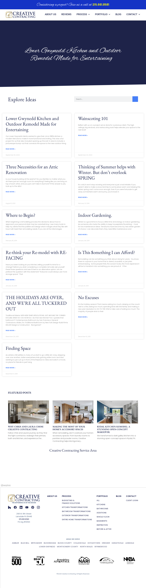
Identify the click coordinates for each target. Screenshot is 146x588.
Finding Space (18, 348)
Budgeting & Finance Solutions (71, 501)
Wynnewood (100, 546)
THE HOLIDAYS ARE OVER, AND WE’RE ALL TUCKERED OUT (36, 303)
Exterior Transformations (75, 515)
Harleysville (118, 543)
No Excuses (88, 297)
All (98, 500)
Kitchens (101, 504)
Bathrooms (102, 508)
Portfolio (101, 14)
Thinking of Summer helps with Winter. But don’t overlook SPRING (106, 172)
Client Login (132, 500)
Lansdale (129, 543)
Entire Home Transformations (77, 519)
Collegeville (79, 543)
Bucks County (65, 543)
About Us (50, 14)
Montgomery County (67, 546)
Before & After (104, 529)
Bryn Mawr (36, 543)
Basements (102, 521)
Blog (118, 14)
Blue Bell (25, 543)
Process (82, 14)
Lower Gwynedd (47, 546)
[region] (73, 470)
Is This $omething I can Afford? (106, 252)
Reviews (66, 14)
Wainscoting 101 (93, 118)
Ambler (15, 543)
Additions (101, 512)
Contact (131, 14)
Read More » (10, 149)
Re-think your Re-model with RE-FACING (36, 255)
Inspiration (102, 525)
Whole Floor (103, 516)
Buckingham (50, 543)
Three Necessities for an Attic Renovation (32, 169)
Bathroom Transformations (76, 511)
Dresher (106, 543)
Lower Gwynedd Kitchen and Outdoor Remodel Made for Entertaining (32, 123)
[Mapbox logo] (6, 485)
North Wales (86, 546)
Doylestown (94, 543)
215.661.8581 (101, 5)
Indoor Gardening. (95, 215)
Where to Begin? (20, 215)
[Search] (135, 99)
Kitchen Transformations (75, 507)
